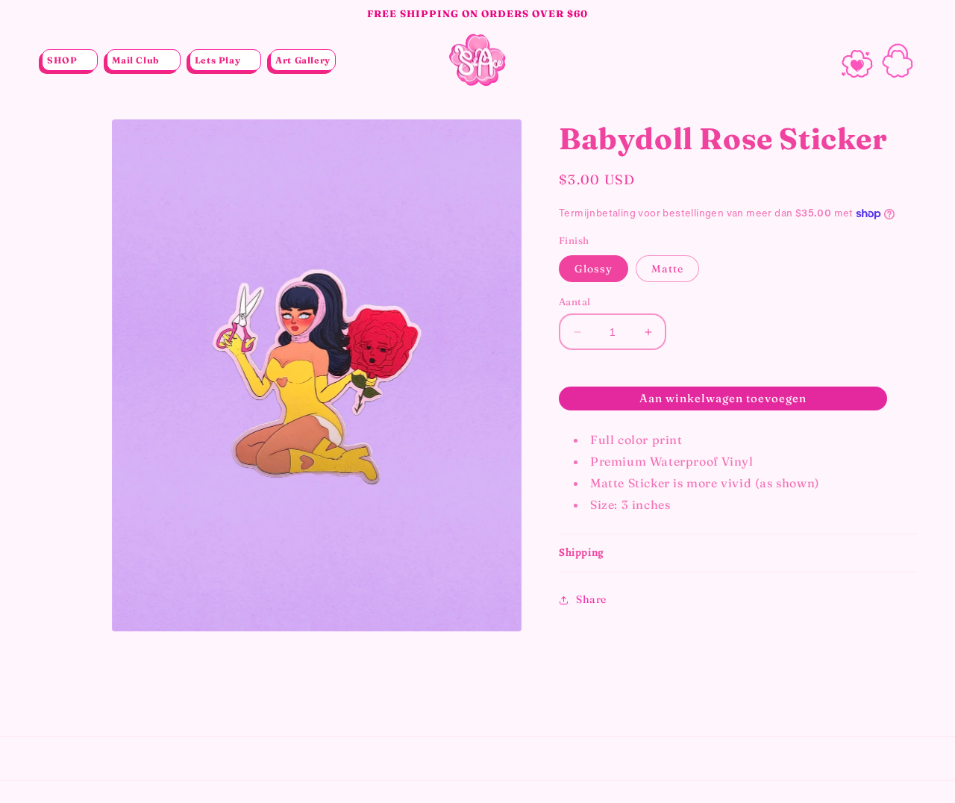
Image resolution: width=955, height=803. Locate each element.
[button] (70, 60)
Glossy (593, 268)
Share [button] (591, 599)
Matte (667, 268)
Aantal (574, 301)
